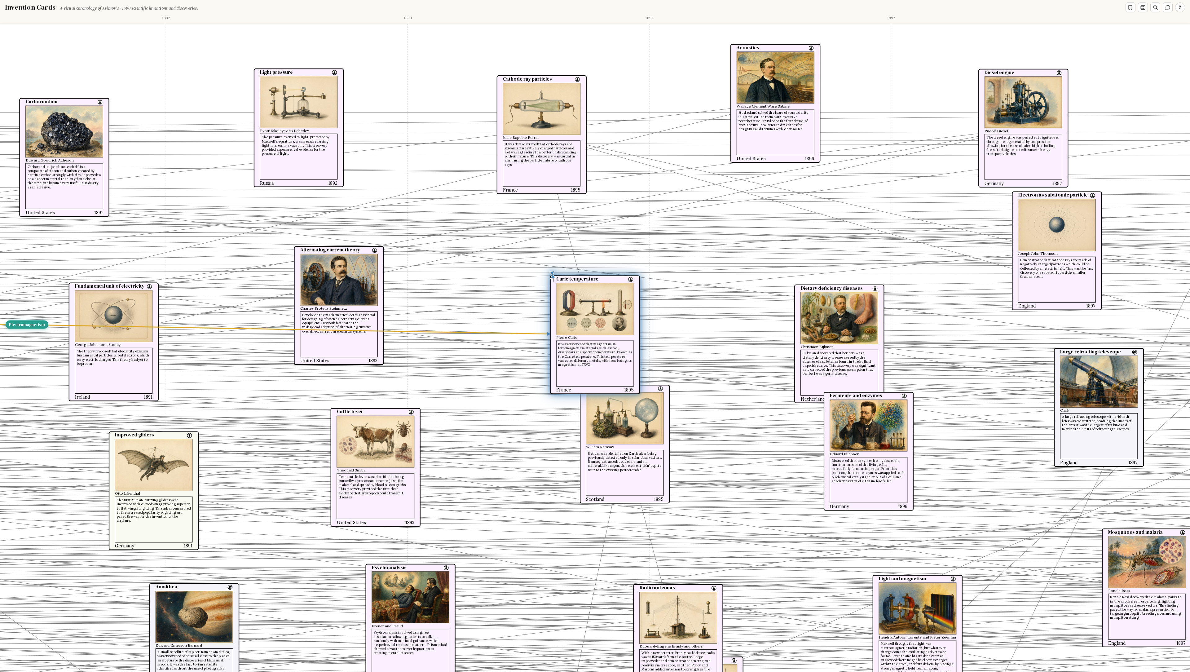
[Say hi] (1168, 7)
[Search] (1155, 7)
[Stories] (1130, 7)
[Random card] (1143, 7)
